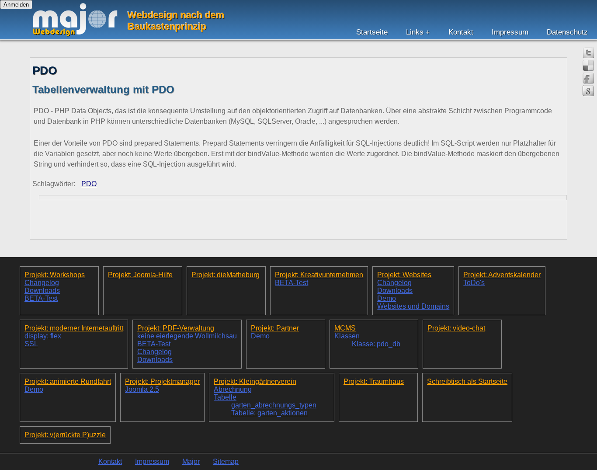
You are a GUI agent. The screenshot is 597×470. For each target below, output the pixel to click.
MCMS (345, 328)
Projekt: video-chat (456, 328)
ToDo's (474, 282)
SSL (31, 344)
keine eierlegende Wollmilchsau (187, 336)
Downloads (42, 290)
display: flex (42, 336)
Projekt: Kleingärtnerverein (255, 381)
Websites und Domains (413, 306)
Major (191, 461)
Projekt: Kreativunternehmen (319, 275)
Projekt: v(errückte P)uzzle (65, 435)
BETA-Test (41, 298)
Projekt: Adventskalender (502, 275)
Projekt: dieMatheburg (225, 275)
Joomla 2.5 (142, 389)
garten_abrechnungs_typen (273, 405)
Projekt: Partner (275, 328)
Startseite (372, 32)
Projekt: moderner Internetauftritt (73, 328)
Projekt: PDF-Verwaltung (175, 328)
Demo (386, 298)
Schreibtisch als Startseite (467, 381)
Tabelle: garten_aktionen (269, 413)
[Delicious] (588, 65)
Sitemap (226, 461)
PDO (89, 184)
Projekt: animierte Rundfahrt (67, 381)
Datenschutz (567, 32)
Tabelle (225, 397)
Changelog (41, 282)
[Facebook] (588, 78)
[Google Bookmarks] (588, 90)
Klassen (347, 336)
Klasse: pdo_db (376, 344)
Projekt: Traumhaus (374, 381)
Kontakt (460, 32)
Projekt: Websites (404, 275)
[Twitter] (588, 52)
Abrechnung (233, 389)
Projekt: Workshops (54, 275)
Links (414, 32)
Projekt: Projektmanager (162, 381)
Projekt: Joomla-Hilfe (140, 275)
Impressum (510, 32)
